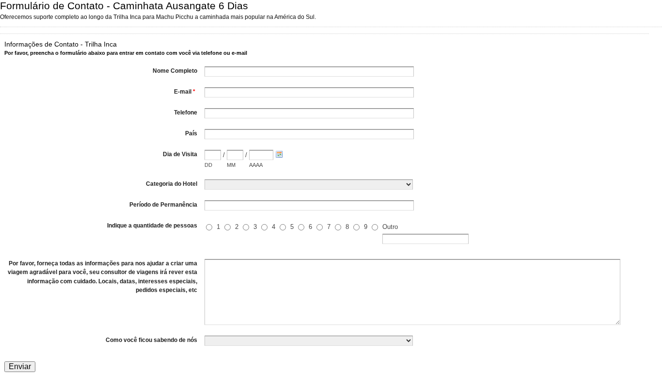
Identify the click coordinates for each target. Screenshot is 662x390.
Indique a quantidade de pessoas (152, 225)
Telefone (185, 112)
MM (231, 165)
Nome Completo (175, 70)
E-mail (184, 91)
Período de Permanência (163, 204)
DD (208, 165)
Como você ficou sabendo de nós (151, 340)
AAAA (256, 165)
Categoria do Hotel (171, 183)
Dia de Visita (180, 154)
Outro (390, 226)
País (191, 133)
